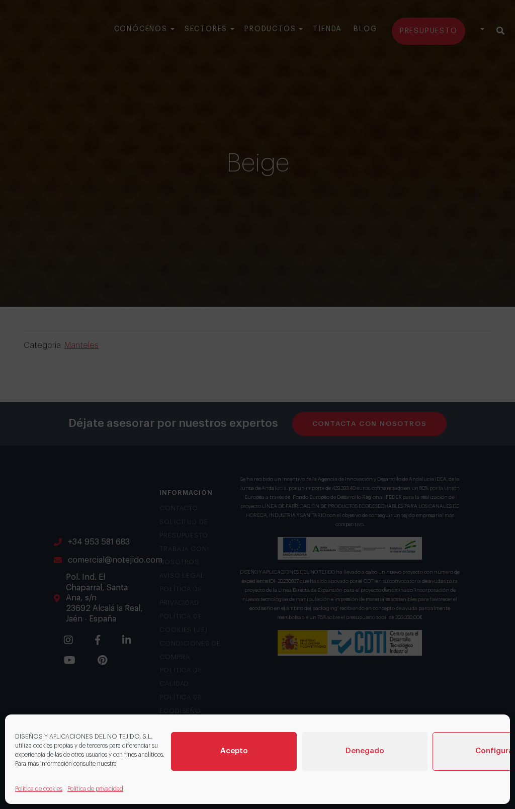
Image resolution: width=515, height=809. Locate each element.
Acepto (234, 751)
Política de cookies (38, 789)
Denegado (365, 751)
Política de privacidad (95, 789)
